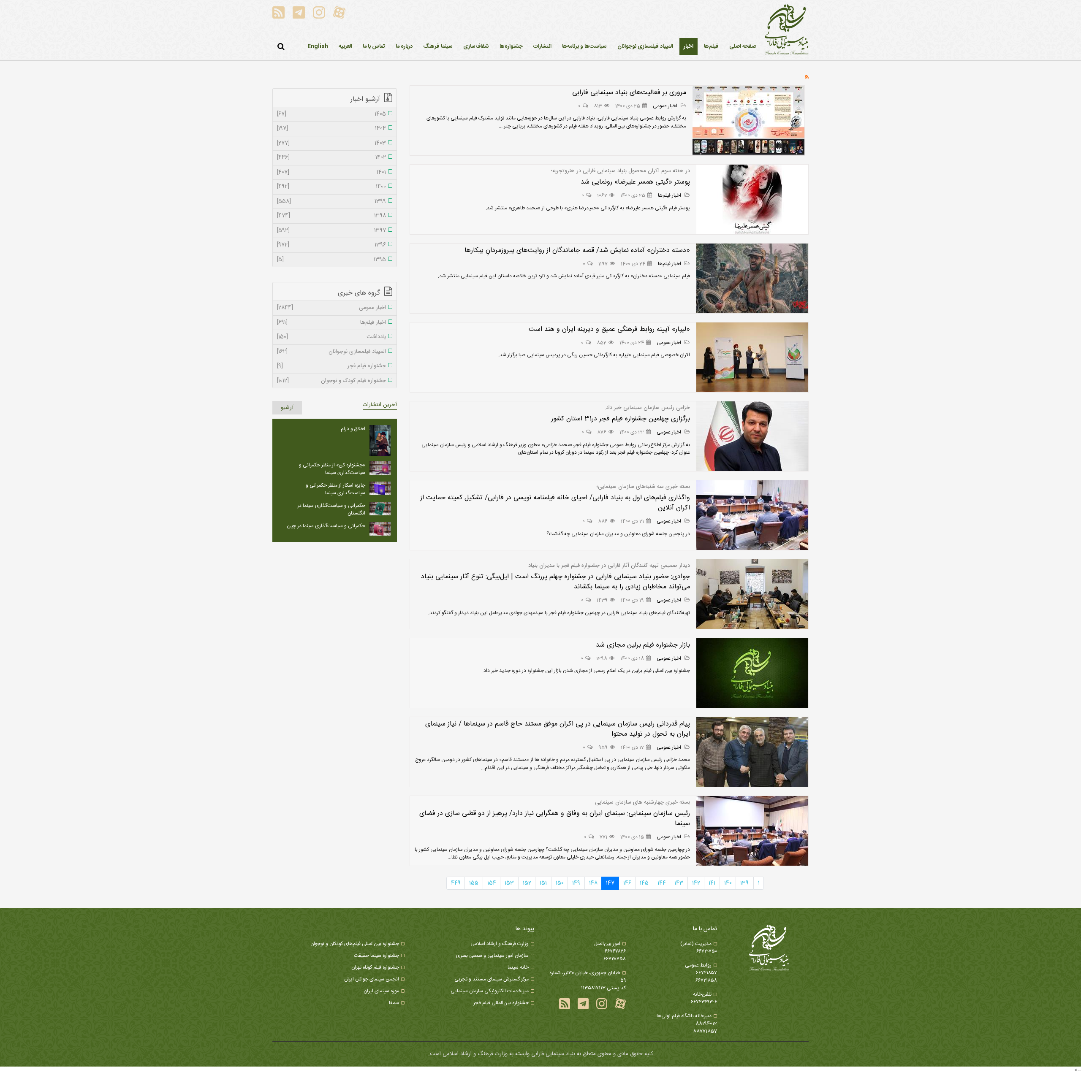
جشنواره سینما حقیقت (376, 955)
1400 (331, 187)
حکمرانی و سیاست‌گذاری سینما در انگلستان (331, 509)
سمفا (394, 1003)
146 (627, 883)
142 (696, 883)
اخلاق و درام (353, 429)
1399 (331, 202)
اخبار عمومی (666, 106)
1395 (331, 260)
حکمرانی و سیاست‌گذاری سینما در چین (326, 526)
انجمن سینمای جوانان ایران (371, 979)
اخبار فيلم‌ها (670, 195)
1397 (331, 231)
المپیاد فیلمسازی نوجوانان (331, 352)
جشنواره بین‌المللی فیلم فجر (501, 1003)
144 (661, 883)
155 (473, 883)
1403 (331, 143)
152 (527, 883)
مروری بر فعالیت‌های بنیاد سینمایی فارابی (629, 92)
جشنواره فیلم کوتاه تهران (375, 967)
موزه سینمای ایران (381, 991)
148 (593, 883)
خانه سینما (518, 967)
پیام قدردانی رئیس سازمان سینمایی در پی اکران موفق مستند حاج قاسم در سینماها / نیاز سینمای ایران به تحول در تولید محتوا (557, 729)
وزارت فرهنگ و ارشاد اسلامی (499, 944)
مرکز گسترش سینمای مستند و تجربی (491, 979)
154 (491, 883)
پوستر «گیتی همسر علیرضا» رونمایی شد (635, 182)
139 (744, 883)
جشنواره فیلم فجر (331, 366)
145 (644, 883)
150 (560, 883)
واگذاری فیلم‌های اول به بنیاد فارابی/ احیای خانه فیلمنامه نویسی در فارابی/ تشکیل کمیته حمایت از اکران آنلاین (555, 503)
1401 (331, 172)
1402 (331, 158)
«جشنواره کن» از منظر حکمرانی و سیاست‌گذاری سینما (332, 469)
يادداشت (331, 337)
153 (509, 883)
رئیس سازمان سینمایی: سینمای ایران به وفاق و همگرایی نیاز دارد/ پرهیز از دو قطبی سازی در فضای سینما (554, 818)
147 (610, 883)
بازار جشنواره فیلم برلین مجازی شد (643, 645)
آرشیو (287, 407)
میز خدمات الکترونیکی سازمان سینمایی (490, 991)
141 (712, 883)
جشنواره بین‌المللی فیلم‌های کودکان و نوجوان (354, 944)
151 (543, 883)
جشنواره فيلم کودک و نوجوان (331, 381)
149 (576, 883)
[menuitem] (688, 46)
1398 (331, 216)
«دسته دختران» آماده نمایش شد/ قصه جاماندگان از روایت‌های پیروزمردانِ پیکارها (577, 250)
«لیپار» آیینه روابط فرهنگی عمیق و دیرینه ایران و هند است (609, 329)
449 (456, 883)
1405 (331, 114)
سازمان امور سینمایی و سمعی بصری (492, 955)
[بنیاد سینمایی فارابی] (787, 30)
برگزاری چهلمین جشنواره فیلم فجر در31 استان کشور (620, 419)
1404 (331, 129)
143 (678, 883)
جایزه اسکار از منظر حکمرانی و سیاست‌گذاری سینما (335, 489)
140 (728, 883)
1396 (331, 245)
